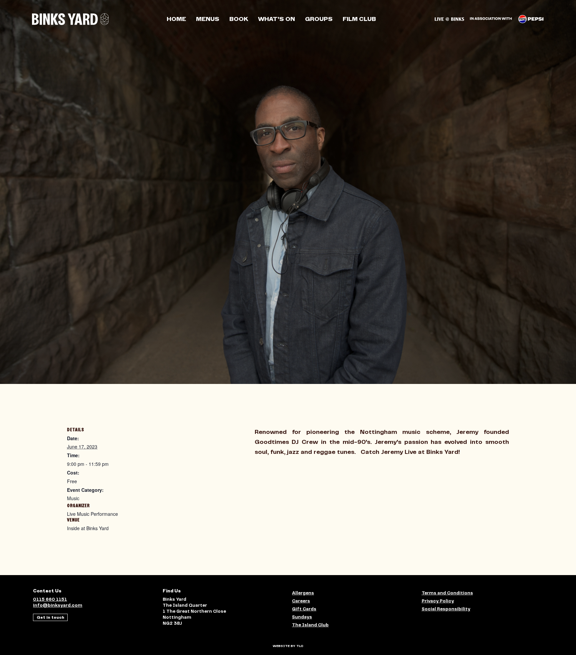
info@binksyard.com (57, 605)
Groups (319, 19)
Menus (207, 19)
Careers (301, 601)
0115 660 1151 (50, 599)
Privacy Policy (438, 601)
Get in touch (50, 617)
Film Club (359, 19)
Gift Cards (304, 609)
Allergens (303, 593)
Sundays (302, 617)
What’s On (276, 19)
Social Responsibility (446, 609)
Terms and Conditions (447, 593)
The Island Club (310, 625)
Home (176, 19)
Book (238, 19)
